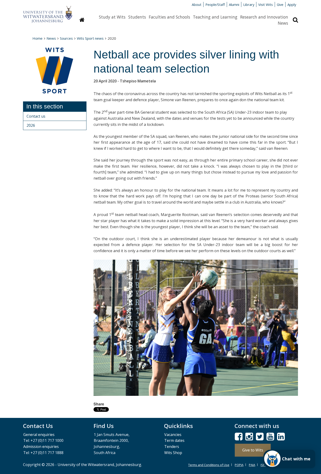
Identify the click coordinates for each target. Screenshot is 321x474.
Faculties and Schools (169, 17)
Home (37, 38)
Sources (66, 38)
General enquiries (39, 434)
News (283, 23)
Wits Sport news (90, 38)
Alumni (234, 4)
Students (137, 17)
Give (280, 4)
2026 (31, 125)
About (196, 4)
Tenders (171, 446)
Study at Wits (112, 17)
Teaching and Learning (215, 17)
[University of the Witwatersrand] (47, 12)
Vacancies (172, 434)
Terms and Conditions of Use (208, 465)
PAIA (252, 465)
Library (248, 4)
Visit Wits (265, 4)
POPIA (239, 465)
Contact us (36, 116)
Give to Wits (252, 450)
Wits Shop (173, 452)
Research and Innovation (264, 17)
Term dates (174, 440)
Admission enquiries (41, 446)
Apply (291, 4)
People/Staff (215, 4)
